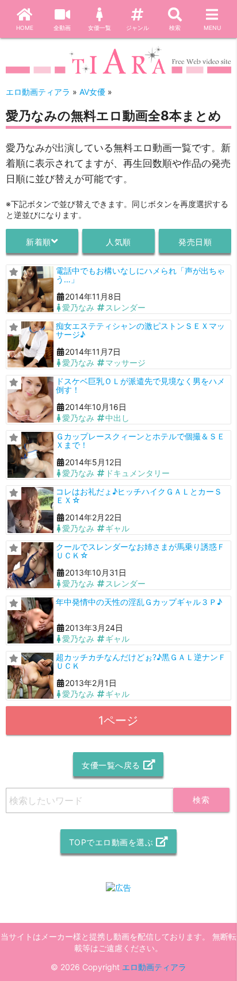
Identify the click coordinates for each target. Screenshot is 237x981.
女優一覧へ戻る (111, 765)
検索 (175, 27)
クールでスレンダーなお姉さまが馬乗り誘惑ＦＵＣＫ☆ (140, 551)
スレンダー (125, 307)
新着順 (38, 242)
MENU (212, 27)
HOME (24, 27)
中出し (117, 418)
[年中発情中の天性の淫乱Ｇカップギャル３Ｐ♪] (30, 620)
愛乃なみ (78, 307)
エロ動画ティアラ (154, 967)
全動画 (62, 27)
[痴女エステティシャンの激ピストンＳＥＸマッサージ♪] (30, 344)
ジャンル (137, 27)
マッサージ (125, 362)
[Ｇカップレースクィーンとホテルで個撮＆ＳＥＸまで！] (30, 455)
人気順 (118, 242)
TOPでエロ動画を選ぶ (111, 842)
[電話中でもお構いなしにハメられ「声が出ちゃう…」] (30, 289)
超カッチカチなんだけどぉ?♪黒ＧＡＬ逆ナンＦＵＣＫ (141, 661)
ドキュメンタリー (137, 473)
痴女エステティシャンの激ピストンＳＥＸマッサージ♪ (140, 330)
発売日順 (195, 242)
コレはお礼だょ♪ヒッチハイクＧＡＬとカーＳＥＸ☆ (139, 495)
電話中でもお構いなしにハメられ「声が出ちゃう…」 (140, 275)
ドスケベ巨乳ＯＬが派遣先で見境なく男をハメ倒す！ (140, 385)
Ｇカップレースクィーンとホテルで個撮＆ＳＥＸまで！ (140, 440)
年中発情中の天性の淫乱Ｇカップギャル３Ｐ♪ (139, 602)
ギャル (117, 528)
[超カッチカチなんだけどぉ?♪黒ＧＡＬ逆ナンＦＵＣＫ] (30, 676)
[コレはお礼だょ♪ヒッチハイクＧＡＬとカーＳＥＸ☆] (30, 510)
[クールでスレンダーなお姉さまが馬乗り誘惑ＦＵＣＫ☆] (30, 565)
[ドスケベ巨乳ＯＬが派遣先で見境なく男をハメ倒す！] (30, 400)
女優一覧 (99, 27)
